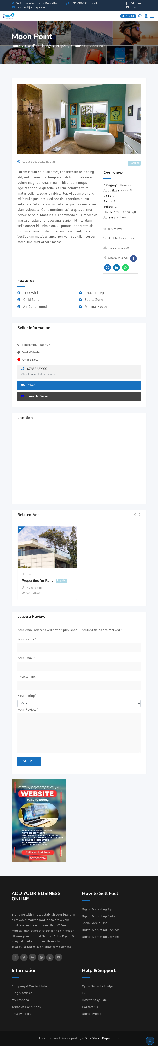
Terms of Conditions (26, 1007)
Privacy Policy (21, 1014)
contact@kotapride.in (33, 7)
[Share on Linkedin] (116, 267)
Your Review (27, 710)
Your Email (26, 658)
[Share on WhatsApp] (125, 267)
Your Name (26, 639)
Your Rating (26, 696)
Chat (31, 385)
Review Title (27, 677)
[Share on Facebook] (133, 258)
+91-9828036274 (84, 3)
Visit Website (31, 352)
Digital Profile (91, 1014)
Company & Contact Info (29, 986)
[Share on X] (107, 267)
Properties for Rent (37, 580)
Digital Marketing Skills (98, 916)
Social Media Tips (94, 923)
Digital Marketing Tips (98, 909)
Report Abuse (119, 248)
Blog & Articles (22, 993)
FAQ (85, 993)
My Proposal (21, 1000)
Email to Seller (38, 397)
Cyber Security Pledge (97, 986)
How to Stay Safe (94, 1000)
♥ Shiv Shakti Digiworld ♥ (100, 1038)
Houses (26, 574)
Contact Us (90, 1007)
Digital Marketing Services (100, 937)
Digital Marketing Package (101, 930)
